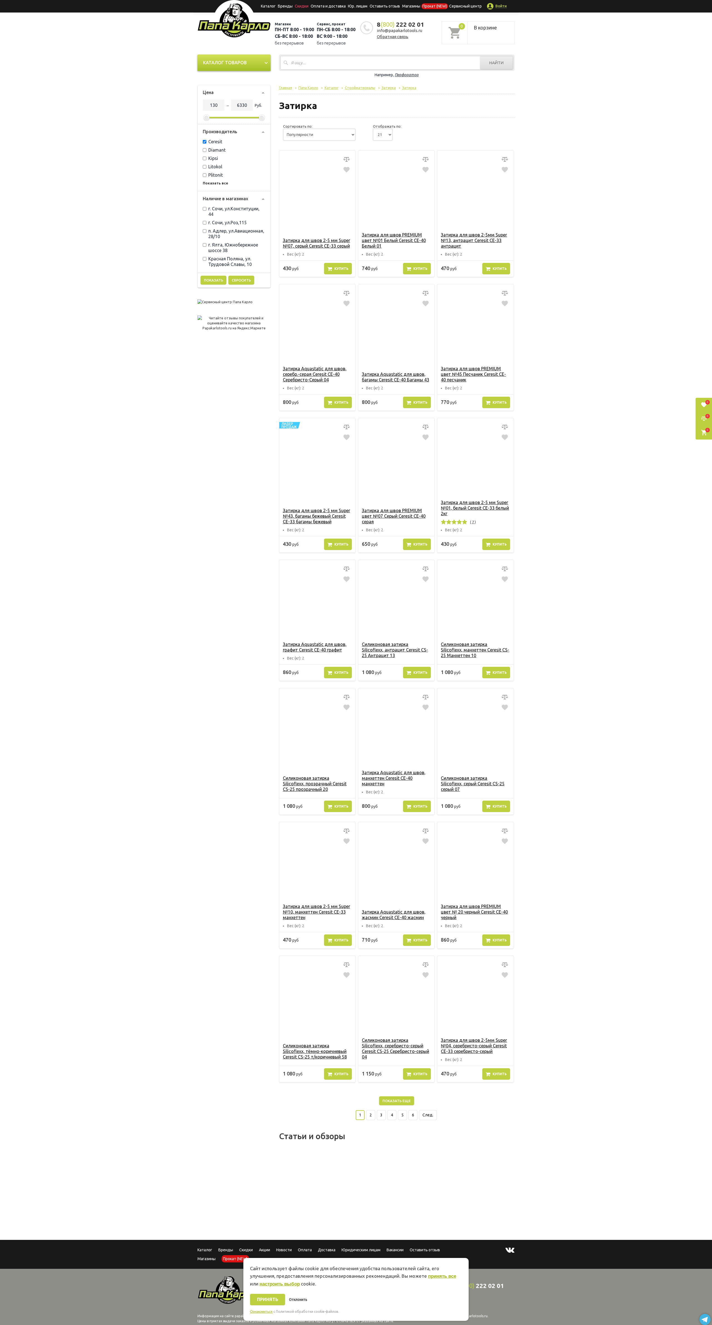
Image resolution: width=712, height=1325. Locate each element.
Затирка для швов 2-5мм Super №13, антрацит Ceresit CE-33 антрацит (474, 240)
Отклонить (298, 1299)
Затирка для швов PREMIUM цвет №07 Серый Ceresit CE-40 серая (394, 516)
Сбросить (241, 280)
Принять (267, 1299)
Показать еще (396, 1101)
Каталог (268, 6)
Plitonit (215, 174)
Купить (341, 268)
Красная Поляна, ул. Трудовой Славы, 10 (230, 261)
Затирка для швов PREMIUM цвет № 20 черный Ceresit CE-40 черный (474, 912)
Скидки (246, 1250)
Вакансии (395, 1250)
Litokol (215, 166)
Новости (284, 1250)
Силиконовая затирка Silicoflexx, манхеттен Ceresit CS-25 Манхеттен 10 (475, 650)
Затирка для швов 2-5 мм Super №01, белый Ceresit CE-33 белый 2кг (475, 508)
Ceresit (215, 141)
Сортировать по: (297, 126)
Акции (264, 1250)
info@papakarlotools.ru (399, 30)
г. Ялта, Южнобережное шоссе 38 (233, 247)
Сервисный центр (465, 6)
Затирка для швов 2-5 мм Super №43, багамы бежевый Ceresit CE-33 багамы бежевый (316, 516)
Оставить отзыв (385, 6)
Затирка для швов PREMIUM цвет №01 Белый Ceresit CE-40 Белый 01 (394, 240)
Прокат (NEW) (434, 6)
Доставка (326, 1250)
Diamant (217, 149)
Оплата (305, 1250)
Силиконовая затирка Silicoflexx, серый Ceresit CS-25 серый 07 (473, 784)
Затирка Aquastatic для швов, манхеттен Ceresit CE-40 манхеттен (394, 778)
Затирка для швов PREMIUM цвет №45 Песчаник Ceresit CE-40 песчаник (473, 374)
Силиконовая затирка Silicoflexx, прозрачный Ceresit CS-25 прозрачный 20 (315, 784)
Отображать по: (387, 126)
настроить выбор (279, 1284)
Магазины (206, 1259)
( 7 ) (473, 522)
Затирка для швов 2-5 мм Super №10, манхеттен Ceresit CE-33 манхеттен (316, 912)
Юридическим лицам (361, 1250)
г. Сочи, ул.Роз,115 (227, 222)
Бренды (285, 6)
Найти (496, 62)
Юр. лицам (357, 6)
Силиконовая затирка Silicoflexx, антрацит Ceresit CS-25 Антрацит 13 (395, 650)
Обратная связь (392, 36)
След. (427, 1115)
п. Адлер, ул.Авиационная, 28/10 (236, 233)
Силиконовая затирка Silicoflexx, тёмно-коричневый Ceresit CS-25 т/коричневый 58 (315, 1051)
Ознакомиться (261, 1312)
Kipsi (213, 158)
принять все (442, 1276)
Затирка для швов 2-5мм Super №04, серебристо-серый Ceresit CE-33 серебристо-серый (474, 1046)
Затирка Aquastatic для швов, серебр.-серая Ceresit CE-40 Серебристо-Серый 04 (315, 374)
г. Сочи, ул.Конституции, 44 (233, 211)
